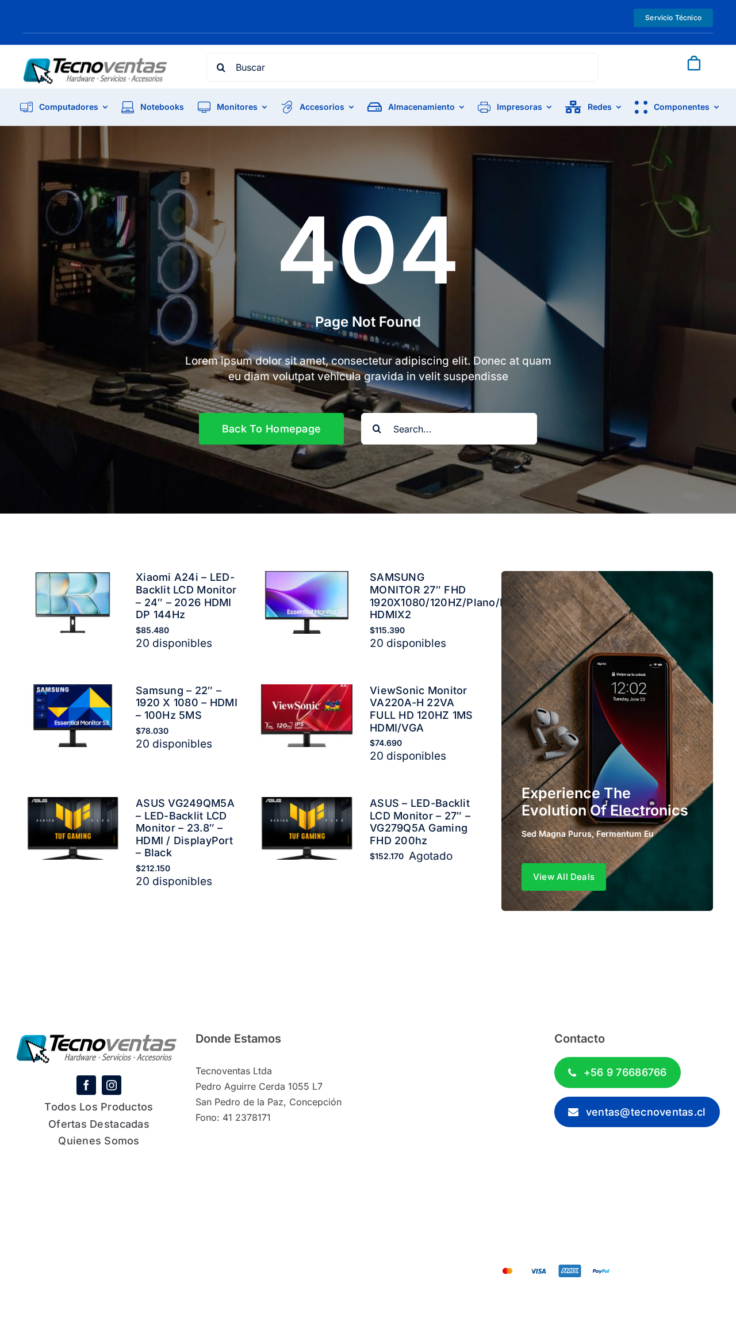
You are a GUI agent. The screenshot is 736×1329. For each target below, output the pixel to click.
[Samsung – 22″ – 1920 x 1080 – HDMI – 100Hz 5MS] (72, 692)
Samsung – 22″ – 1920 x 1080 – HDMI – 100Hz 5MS (186, 702)
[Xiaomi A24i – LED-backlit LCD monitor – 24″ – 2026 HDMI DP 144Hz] (72, 578)
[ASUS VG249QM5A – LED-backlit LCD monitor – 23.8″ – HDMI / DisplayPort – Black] (72, 804)
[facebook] (86, 1085)
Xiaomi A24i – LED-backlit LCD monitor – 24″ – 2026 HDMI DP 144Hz (186, 596)
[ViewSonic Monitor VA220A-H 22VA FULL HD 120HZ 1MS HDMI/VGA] (306, 692)
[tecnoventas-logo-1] (95, 63)
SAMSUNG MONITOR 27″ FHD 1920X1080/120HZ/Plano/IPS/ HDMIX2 (445, 596)
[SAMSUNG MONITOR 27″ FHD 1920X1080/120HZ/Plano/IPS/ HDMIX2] (306, 578)
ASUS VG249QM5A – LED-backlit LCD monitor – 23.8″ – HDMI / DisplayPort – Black (185, 828)
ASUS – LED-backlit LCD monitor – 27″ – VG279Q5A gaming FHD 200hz (420, 822)
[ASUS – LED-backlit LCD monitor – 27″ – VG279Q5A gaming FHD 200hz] (306, 804)
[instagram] (111, 1085)
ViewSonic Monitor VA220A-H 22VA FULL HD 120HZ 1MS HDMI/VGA (421, 709)
